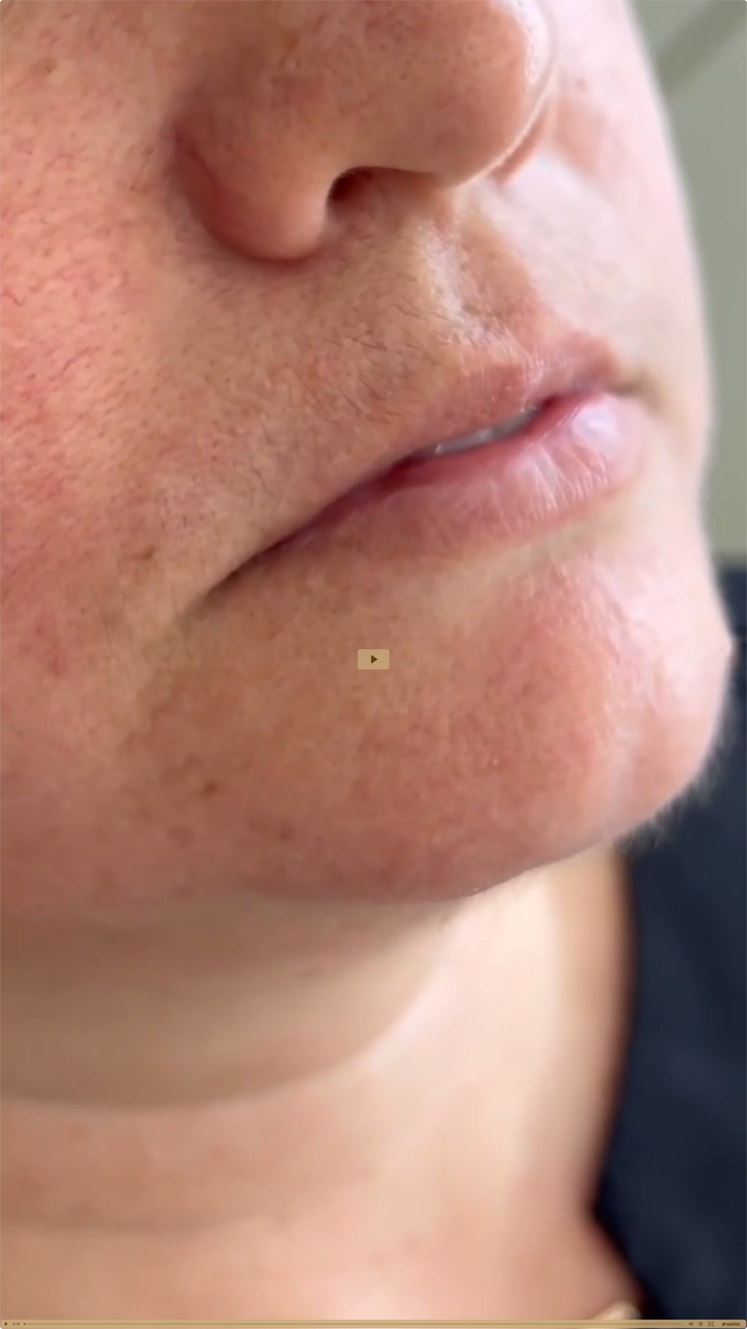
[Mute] (691, 1324)
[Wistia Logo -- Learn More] (731, 1324)
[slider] (353, 1324)
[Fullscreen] (711, 1324)
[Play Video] (6, 1324)
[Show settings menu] (701, 1324)
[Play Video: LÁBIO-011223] (373, 659)
